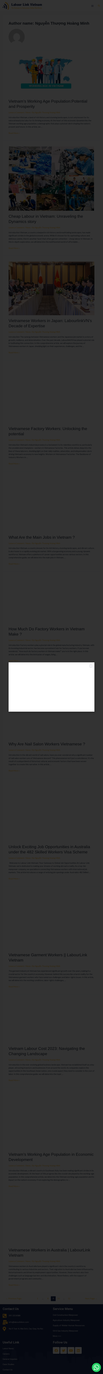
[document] (51, 687)
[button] (91, 666)
